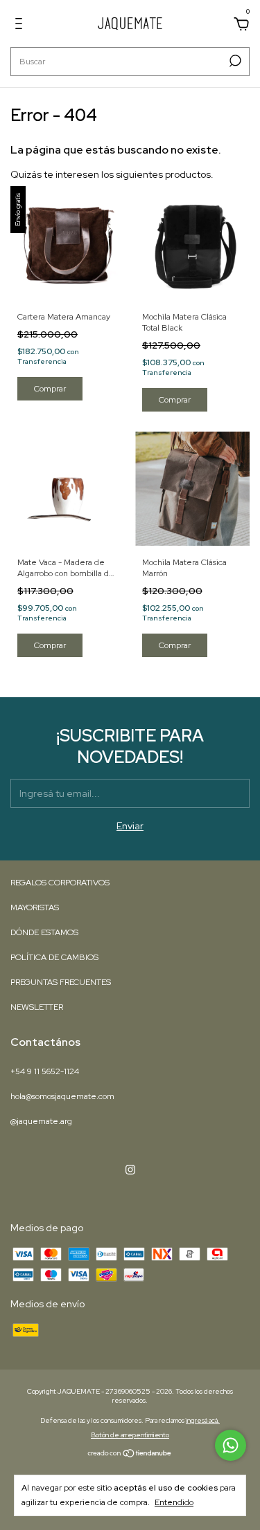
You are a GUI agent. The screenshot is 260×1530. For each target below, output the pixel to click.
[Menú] (21, 25)
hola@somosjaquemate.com (62, 1096)
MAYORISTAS (34, 907)
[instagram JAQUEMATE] (130, 1169)
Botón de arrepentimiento (130, 1434)
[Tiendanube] (130, 1454)
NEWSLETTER (36, 1007)
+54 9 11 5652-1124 (44, 1071)
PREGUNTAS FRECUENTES (60, 982)
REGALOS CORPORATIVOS (60, 882)
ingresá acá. (203, 1420)
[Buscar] (234, 61)
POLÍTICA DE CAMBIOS (54, 957)
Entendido (174, 1502)
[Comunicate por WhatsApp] (230, 1445)
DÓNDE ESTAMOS (44, 932)
